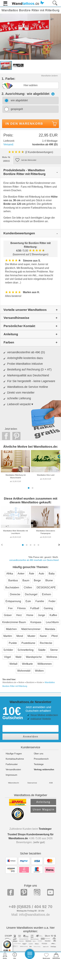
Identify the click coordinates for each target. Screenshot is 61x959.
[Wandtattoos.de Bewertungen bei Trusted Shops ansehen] (18, 819)
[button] (29, 488)
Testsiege (39, 764)
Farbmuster (12, 764)
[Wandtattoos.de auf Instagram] (37, 892)
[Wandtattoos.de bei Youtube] (50, 892)
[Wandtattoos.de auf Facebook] (10, 892)
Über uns (38, 753)
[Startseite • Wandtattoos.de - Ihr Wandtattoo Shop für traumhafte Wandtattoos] (27, 3)
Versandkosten (13, 769)
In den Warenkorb (24, 123)
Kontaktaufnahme (15, 758)
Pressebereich (41, 758)
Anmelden (30, 736)
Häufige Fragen (14, 753)
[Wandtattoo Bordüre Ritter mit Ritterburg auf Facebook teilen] (5, 436)
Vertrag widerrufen (44, 769)
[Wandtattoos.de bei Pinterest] (24, 892)
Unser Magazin (43, 809)
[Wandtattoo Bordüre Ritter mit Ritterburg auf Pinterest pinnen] (15, 436)
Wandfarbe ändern (49, 76)
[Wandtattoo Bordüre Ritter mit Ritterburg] (30, 36)
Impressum (11, 775)
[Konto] (5, 955)
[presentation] (2, 544)
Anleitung (43, 802)
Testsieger (45, 828)
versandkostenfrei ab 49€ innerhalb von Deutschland (34, 560)
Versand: (8, 144)
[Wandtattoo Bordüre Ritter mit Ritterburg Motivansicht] (18, 65)
